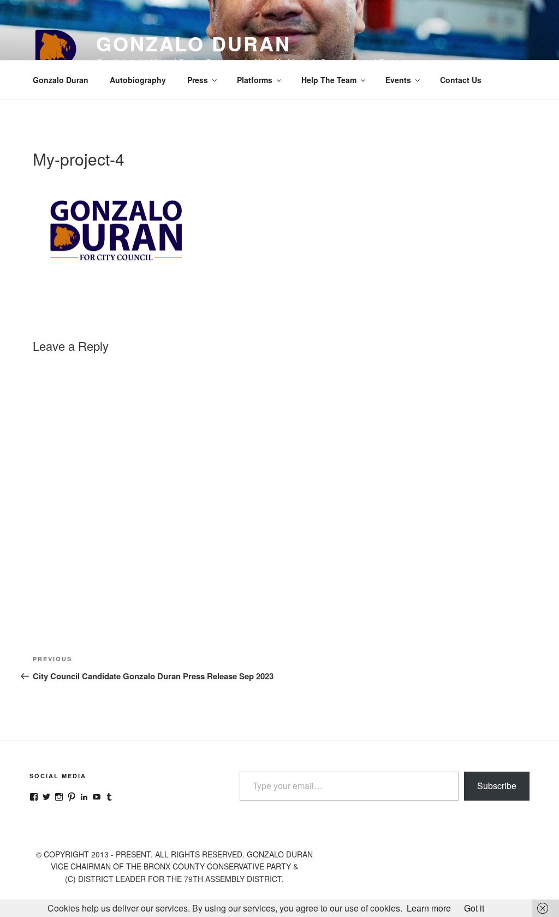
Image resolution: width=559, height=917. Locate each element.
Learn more (429, 908)
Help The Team (328, 79)
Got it (474, 908)
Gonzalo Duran (193, 43)
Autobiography (138, 79)
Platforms (254, 79)
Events (398, 79)
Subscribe (496, 785)
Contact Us (460, 79)
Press (197, 79)
